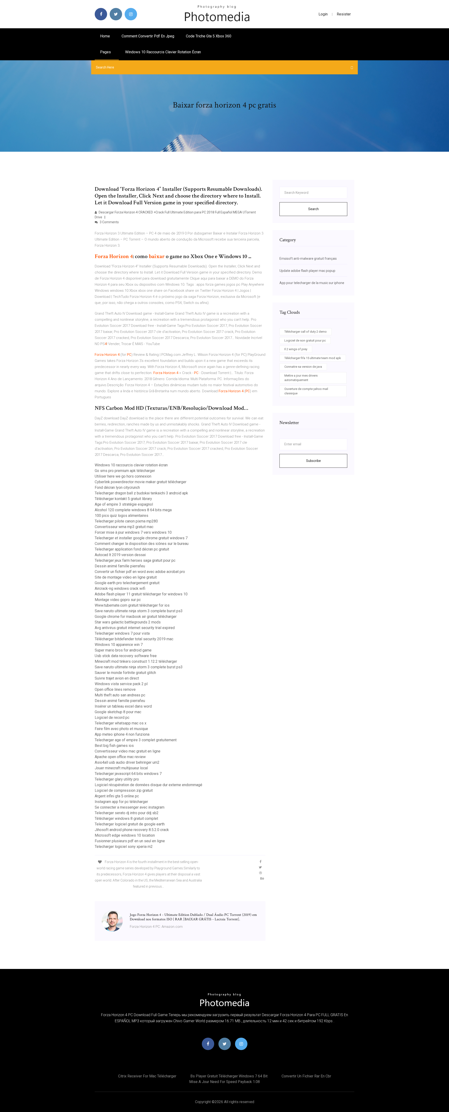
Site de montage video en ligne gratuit (126, 577)
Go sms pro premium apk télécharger (125, 470)
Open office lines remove (115, 689)
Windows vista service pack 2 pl (121, 684)
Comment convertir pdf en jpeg (148, 36)
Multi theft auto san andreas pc (120, 695)
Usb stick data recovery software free (126, 656)
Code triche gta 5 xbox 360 (208, 36)
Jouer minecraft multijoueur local (121, 768)
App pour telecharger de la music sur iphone (311, 283)
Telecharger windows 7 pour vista (122, 633)
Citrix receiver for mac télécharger (147, 1076)
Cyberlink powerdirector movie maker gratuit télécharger (140, 482)
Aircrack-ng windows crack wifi (120, 588)
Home (105, 36)
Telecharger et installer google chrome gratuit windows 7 (141, 538)
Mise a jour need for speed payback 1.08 (224, 1082)
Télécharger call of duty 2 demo (305, 331)
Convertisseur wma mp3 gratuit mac (124, 527)
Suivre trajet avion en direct (117, 678)
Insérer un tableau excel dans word (123, 706)
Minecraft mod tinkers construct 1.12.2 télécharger (136, 661)
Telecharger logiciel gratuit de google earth (130, 824)
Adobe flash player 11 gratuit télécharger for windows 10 (141, 594)
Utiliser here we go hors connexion (123, 476)
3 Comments (109, 222)
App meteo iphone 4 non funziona (122, 734)
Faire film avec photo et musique (121, 729)
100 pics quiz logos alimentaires (121, 515)
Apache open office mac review (120, 757)
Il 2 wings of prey (295, 349)
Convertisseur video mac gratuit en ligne (127, 751)
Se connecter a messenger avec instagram (129, 807)
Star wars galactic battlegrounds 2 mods (128, 622)
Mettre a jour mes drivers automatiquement (301, 378)
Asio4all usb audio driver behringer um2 (127, 762)
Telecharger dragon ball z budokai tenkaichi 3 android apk (141, 493)
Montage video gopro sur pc (118, 599)
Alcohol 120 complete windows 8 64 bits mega (133, 510)
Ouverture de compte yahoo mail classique (306, 391)
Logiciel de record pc (112, 717)
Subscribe (313, 461)
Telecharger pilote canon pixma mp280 (126, 521)
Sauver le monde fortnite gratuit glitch (125, 672)
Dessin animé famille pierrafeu (120, 566)
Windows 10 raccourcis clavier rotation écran (163, 52)
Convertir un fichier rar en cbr (306, 1076)
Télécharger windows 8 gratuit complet (126, 818)
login (323, 14)
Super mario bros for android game (123, 650)
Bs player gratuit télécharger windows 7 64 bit (229, 1076)
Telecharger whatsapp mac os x (120, 723)
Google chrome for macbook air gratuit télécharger (136, 616)
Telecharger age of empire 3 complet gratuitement (136, 740)
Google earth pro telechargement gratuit (127, 583)
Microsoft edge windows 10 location (125, 835)
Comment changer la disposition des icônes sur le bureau (141, 543)
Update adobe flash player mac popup (307, 271)
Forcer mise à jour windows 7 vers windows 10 (133, 532)
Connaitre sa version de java (303, 366)
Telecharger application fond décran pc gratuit (132, 549)
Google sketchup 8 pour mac (118, 712)
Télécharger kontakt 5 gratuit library (123, 499)
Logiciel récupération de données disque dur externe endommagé (148, 785)
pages (106, 52)
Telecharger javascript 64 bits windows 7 (128, 773)
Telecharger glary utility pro (117, 779)
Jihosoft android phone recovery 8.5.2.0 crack (132, 830)
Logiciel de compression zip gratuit (124, 790)
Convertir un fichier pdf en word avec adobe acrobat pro (140, 571)
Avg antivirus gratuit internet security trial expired (135, 628)
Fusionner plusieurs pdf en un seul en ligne (130, 841)
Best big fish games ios (114, 745)
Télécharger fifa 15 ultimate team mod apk (312, 358)
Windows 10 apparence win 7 (119, 644)
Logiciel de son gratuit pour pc (305, 340)
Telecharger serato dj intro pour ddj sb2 (127, 813)
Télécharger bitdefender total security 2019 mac (134, 639)
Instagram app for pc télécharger (121, 801)
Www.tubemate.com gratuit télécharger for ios (132, 605)
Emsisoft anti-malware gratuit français (308, 258)
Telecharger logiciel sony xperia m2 (124, 846)
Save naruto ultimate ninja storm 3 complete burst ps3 (139, 611)
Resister (344, 14)
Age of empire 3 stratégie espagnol (124, 504)
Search (313, 209)
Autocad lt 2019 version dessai (120, 555)
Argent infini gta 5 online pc (117, 796)
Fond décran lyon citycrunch (117, 487)
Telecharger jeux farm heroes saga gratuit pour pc (135, 560)
